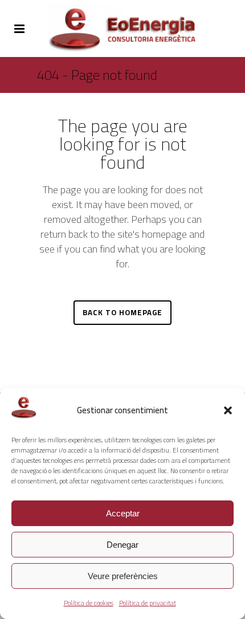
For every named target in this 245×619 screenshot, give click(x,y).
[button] (228, 410)
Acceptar (123, 513)
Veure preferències (123, 576)
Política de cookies (88, 602)
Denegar (122, 544)
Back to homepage (122, 312)
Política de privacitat (147, 602)
